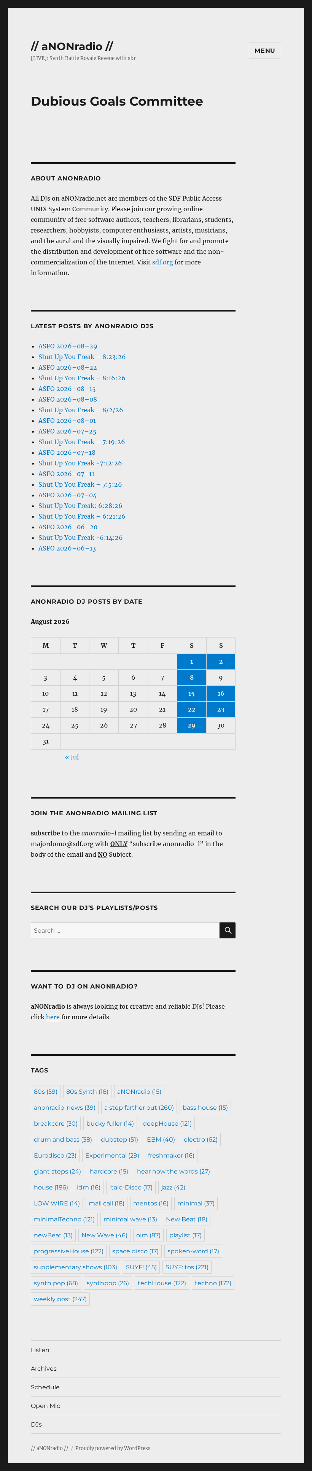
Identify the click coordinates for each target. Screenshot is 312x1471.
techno (213, 1283)
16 (221, 693)
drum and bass (63, 1139)
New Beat (186, 1219)
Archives (44, 1368)
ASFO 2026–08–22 (67, 367)
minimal (196, 1203)
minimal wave (130, 1219)
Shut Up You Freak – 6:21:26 (82, 516)
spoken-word (193, 1251)
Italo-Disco (131, 1187)
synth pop (56, 1283)
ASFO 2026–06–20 (67, 527)
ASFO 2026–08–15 (67, 388)
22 (192, 709)
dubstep (119, 1139)
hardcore (109, 1171)
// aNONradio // (72, 46)
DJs (36, 1424)
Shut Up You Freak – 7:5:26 (80, 484)
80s (45, 1091)
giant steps (57, 1171)
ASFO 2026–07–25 (67, 431)
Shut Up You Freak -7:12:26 (80, 463)
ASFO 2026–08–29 (67, 346)
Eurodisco (55, 1155)
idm (88, 1187)
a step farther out (139, 1107)
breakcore (56, 1123)
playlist (185, 1235)
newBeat (53, 1235)
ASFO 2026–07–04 (67, 495)
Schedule (45, 1387)
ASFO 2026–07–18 (67, 452)
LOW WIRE (57, 1203)
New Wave (104, 1235)
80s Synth (87, 1091)
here (53, 1017)
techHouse (162, 1283)
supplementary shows (75, 1267)
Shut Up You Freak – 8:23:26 (82, 357)
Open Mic (45, 1405)
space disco (135, 1251)
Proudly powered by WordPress (113, 1448)
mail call (106, 1203)
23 (220, 709)
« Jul (72, 757)
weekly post (60, 1299)
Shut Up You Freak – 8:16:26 (82, 378)
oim (148, 1235)
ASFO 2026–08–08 (67, 399)
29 (192, 725)
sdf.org (162, 262)
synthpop (108, 1283)
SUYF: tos (187, 1267)
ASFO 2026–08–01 (67, 420)
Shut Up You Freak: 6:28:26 (80, 505)
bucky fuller (110, 1123)
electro (201, 1139)
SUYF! (141, 1267)
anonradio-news (65, 1107)
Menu (265, 50)
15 (191, 693)
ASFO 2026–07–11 (66, 474)
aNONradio (139, 1091)
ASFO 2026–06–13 (67, 548)
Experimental (112, 1155)
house (51, 1187)
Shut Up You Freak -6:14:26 (80, 537)
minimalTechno (64, 1219)
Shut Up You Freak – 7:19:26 (81, 442)
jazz (173, 1187)
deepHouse (167, 1123)
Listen (40, 1350)
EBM (161, 1139)
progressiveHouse (68, 1251)
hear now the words (173, 1171)
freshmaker (171, 1155)
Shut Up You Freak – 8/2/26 (80, 410)
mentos (151, 1203)
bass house (205, 1107)
